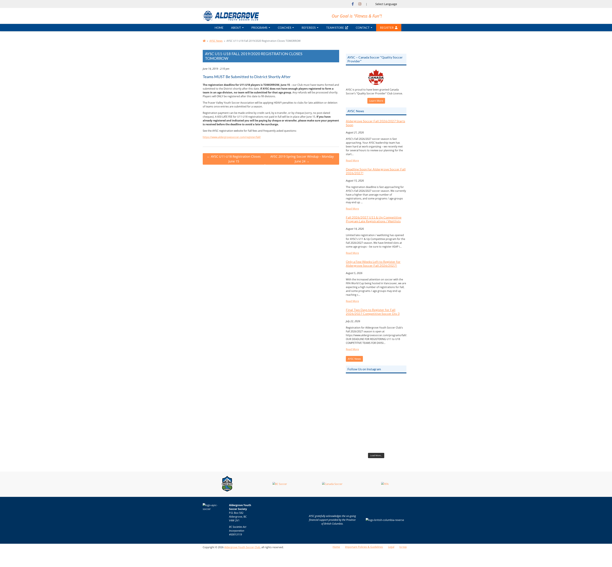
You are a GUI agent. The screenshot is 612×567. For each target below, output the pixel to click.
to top (403, 547)
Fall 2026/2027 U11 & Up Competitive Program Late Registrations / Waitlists (373, 219)
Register (387, 27)
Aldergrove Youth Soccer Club (242, 547)
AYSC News (216, 41)
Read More (352, 160)
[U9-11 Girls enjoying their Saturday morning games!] (376, 433)
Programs (259, 27)
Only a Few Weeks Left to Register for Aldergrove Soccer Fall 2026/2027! (373, 263)
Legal (391, 547)
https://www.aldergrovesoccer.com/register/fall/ (232, 137)
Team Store (335, 27)
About (236, 27)
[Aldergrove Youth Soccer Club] (231, 16)
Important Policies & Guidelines (364, 547)
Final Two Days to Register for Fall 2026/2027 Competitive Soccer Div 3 (373, 311)
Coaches (285, 27)
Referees (309, 27)
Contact (363, 27)
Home (219, 27)
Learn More (376, 100)
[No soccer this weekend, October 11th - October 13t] (376, 396)
